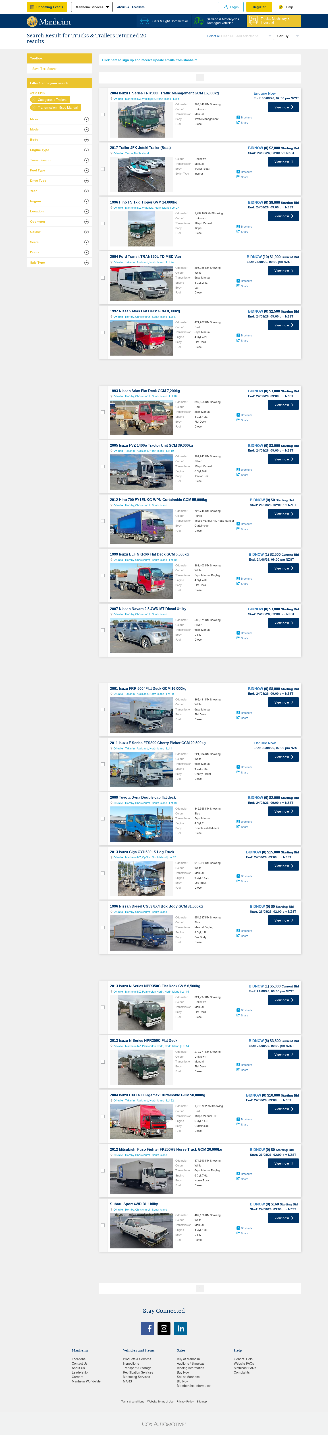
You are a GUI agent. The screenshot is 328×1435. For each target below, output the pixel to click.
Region (35, 201)
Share (244, 122)
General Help (243, 1359)
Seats (34, 242)
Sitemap (202, 1401)
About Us (123, 7)
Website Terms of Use (160, 1401)
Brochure (246, 117)
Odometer (37, 221)
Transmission (40, 160)
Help (289, 7)
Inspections (131, 1363)
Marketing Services (136, 1376)
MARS (127, 1381)
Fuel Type (37, 170)
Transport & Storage (137, 1368)
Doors (34, 252)
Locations (138, 7)
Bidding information (190, 1368)
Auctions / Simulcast (191, 1363)
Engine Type (39, 150)
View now (281, 107)
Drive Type (38, 180)
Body (34, 139)
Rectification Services (138, 1372)
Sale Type (37, 262)
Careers (77, 1376)
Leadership (80, 1372)
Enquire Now (265, 93)
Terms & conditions (132, 1401)
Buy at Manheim (188, 1359)
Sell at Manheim (188, 1376)
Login (234, 7)
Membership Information (194, 1385)
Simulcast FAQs (245, 1368)
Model (34, 129)
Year (33, 191)
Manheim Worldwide (86, 1381)
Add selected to (247, 36)
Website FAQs (244, 1363)
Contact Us (79, 1363)
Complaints (242, 1372)
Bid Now (183, 1381)
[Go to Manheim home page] (49, 20)
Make (34, 119)
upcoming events (49, 7)
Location (37, 211)
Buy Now (183, 1372)
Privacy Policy (185, 1401)
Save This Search (44, 68)
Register (259, 7)
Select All (213, 36)
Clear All (227, 36)
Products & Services (137, 1359)
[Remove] (33, 99)
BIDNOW (255, 148)
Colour (35, 232)
